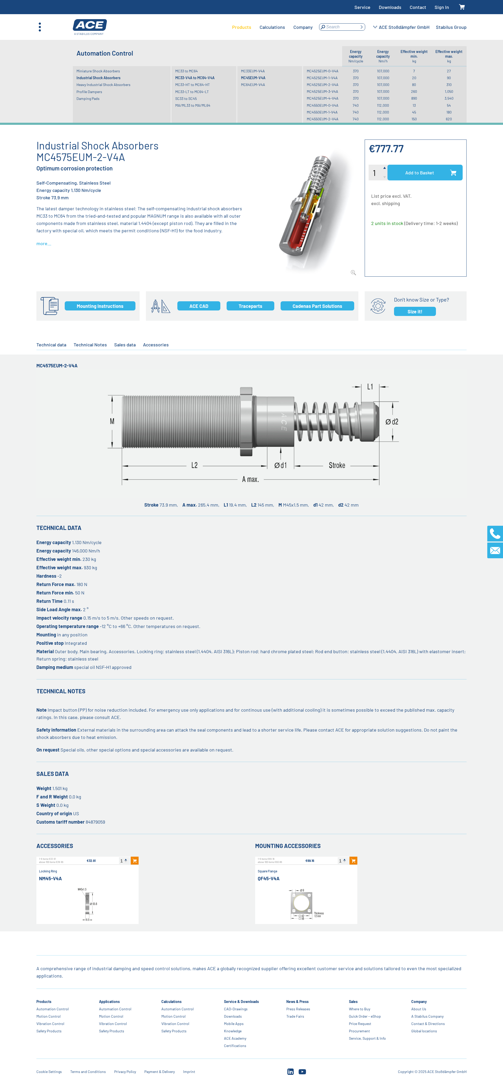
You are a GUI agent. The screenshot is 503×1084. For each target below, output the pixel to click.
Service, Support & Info (367, 1038)
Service (362, 7)
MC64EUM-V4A (253, 84)
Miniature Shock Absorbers (98, 71)
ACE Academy (235, 1038)
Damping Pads (88, 98)
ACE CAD (198, 306)
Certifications (235, 1045)
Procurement (359, 1031)
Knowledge (233, 1031)
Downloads (390, 7)
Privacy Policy (125, 1071)
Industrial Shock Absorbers (98, 78)
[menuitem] (241, 27)
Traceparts (250, 306)
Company (419, 1001)
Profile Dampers (89, 91)
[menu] (272, 27)
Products (43, 1001)
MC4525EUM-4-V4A (322, 98)
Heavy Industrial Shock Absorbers (103, 84)
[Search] (361, 27)
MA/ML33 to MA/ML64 (192, 105)
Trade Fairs (295, 1016)
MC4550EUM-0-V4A (322, 105)
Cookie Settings (49, 1071)
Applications (109, 1001)
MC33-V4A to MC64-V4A (195, 78)
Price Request (360, 1023)
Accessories (156, 344)
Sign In (442, 7)
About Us (418, 1009)
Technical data (51, 344)
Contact (418, 7)
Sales (353, 1001)
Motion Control (48, 1016)
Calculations (171, 1001)
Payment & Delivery (159, 1071)
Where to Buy (359, 1009)
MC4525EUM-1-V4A (322, 78)
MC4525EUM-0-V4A (322, 71)
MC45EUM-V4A (253, 78)
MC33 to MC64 (186, 71)
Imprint (189, 1071)
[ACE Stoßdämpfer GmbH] (90, 27)
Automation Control (52, 1009)
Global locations (424, 1031)
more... (43, 243)
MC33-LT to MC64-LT (192, 91)
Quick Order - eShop (365, 1016)
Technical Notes (90, 344)
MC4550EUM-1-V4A (322, 112)
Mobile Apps (234, 1023)
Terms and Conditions (88, 1071)
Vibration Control (50, 1023)
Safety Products (49, 1031)
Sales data (125, 344)
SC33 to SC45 (186, 98)
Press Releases (298, 1009)
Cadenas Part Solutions (317, 306)
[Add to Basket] (135, 861)
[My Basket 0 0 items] (462, 7)
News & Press (297, 1001)
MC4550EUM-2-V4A (322, 119)
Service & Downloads (241, 1001)
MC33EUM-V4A (253, 71)
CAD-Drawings (236, 1009)
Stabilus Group (451, 27)
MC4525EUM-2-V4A (322, 84)
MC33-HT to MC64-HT (192, 84)
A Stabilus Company (427, 1016)
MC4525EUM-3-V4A (322, 91)
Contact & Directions (428, 1023)
